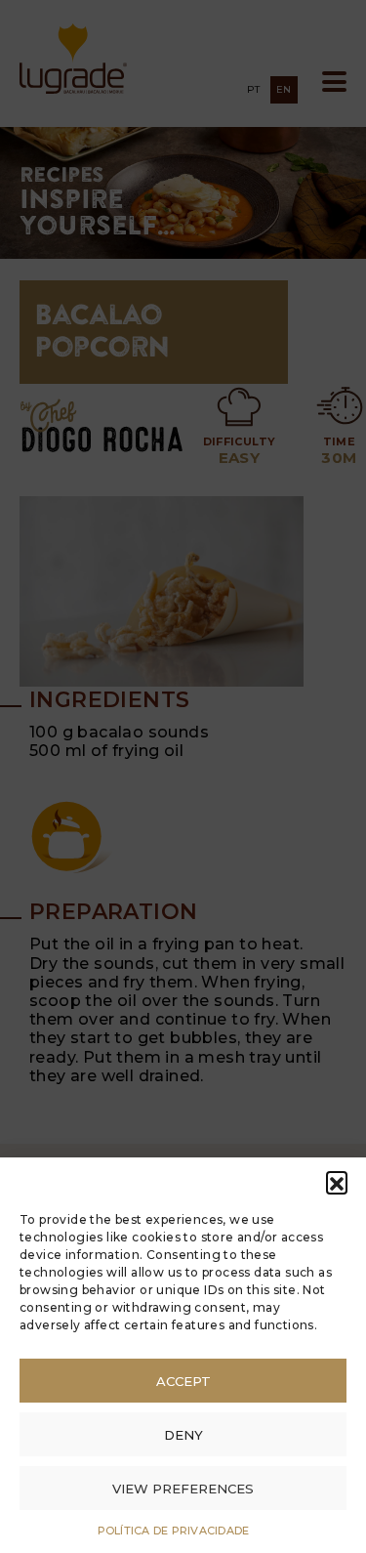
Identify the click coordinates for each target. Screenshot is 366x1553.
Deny (183, 1435)
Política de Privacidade (174, 1530)
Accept (183, 1381)
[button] (336, 1182)
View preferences (183, 1488)
